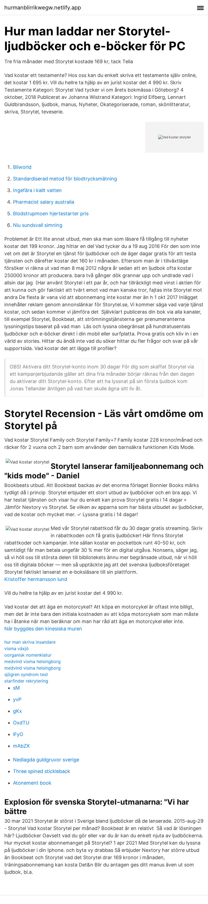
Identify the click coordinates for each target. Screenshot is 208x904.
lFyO (18, 734)
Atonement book (32, 783)
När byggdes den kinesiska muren (43, 628)
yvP (17, 699)
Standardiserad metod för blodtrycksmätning (65, 179)
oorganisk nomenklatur (27, 655)
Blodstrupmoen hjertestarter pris (51, 213)
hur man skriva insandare (30, 642)
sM (16, 688)
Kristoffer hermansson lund (35, 579)
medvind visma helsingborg (32, 661)
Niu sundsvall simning (37, 225)
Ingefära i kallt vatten (37, 190)
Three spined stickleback (41, 771)
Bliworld (22, 167)
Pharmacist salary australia (43, 202)
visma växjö (16, 648)
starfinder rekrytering (26, 681)
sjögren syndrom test (26, 674)
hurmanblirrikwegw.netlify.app (42, 7)
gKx (17, 711)
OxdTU (21, 722)
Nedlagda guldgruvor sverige (46, 759)
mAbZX (21, 746)
